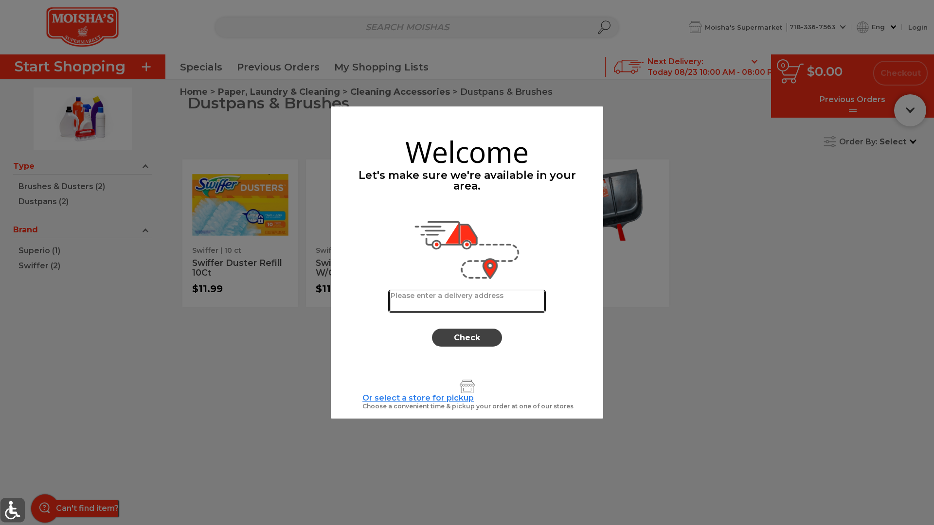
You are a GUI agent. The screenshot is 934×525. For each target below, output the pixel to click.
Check (467, 337)
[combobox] (467, 301)
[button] (12, 510)
